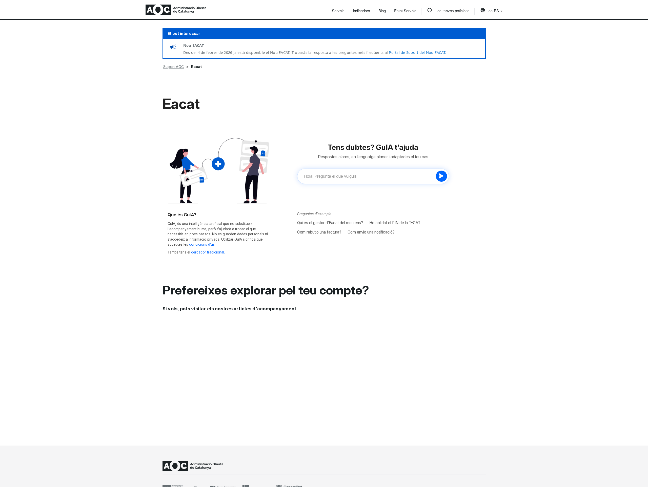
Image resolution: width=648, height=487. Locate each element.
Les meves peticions (452, 10)
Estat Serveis (405, 10)
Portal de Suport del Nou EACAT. (417, 52)
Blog (382, 10)
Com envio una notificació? (371, 232)
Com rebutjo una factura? (319, 232)
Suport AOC (173, 66)
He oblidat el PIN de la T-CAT (394, 222)
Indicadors (361, 10)
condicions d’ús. (202, 244)
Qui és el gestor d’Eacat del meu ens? (330, 222)
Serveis (338, 10)
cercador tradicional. (208, 252)
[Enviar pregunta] (441, 176)
